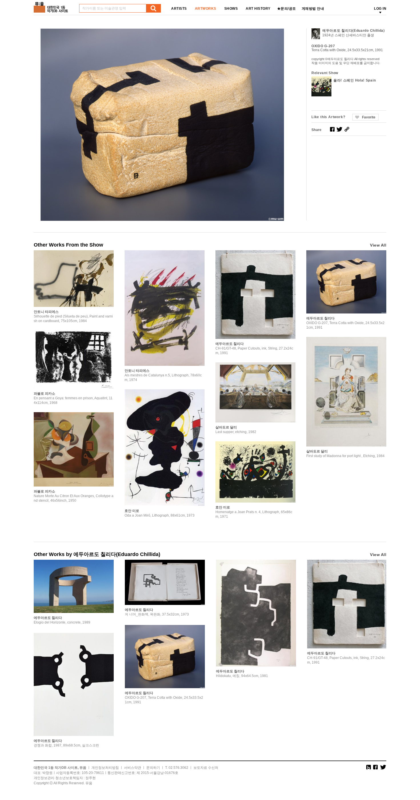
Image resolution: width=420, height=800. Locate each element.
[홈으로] (52, 5)
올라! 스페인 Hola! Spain (354, 80)
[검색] (153, 8)
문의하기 (153, 768)
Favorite (368, 117)
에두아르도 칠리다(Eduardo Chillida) (353, 31)
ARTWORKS (205, 8)
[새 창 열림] (332, 129)
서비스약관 (132, 768)
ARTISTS (179, 8)
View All (378, 245)
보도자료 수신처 (205, 768)
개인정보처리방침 (105, 768)
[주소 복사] (346, 129)
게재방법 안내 (313, 8)
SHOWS (231, 8)
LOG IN (380, 8)
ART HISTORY (258, 8)
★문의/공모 (286, 8)
